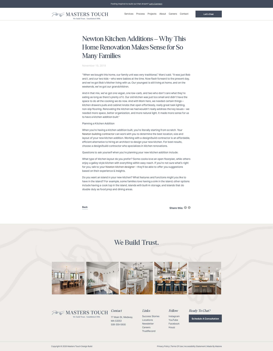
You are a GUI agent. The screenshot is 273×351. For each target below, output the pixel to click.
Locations (147, 320)
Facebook (174, 323)
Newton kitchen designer (120, 166)
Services (128, 13)
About (162, 13)
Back (85, 207)
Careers (173, 13)
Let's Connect (155, 4)
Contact (184, 13)
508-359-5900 (118, 324)
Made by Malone (214, 346)
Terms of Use (177, 346)
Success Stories (150, 316)
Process (140, 13)
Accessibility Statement (195, 346)
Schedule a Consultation (205, 318)
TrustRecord (149, 331)
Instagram (174, 316)
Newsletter (148, 323)
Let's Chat (209, 14)
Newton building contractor (98, 134)
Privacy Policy (163, 346)
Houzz (172, 327)
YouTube (173, 320)
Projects (152, 13)
